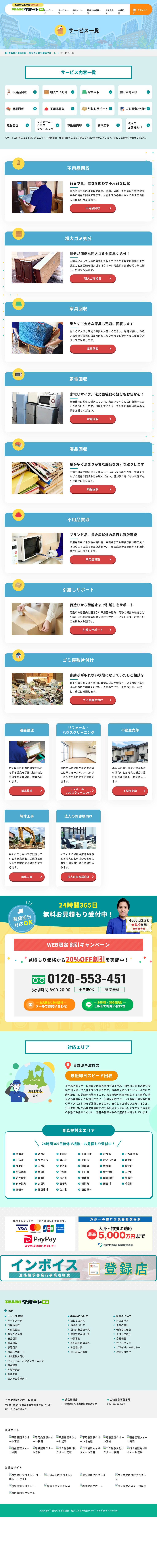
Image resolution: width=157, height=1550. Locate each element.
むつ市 (107, 1154)
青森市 (20, 1154)
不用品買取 (57, 109)
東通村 (129, 1177)
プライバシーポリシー (128, 1347)
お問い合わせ (123, 1351)
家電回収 (131, 92)
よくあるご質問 (79, 1351)
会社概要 (121, 1338)
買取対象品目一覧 (80, 1334)
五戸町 (42, 1166)
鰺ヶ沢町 (108, 1171)
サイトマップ (123, 1342)
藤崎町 (85, 1166)
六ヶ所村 (21, 1177)
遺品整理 (12, 125)
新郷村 (20, 1189)
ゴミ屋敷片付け (136, 109)
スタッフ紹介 (123, 1334)
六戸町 (63, 1177)
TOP (10, 1311)
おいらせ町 (109, 1160)
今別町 (129, 1183)
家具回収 (94, 92)
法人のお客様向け (135, 125)
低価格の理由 (123, 1329)
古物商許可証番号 (120, 1399)
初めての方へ (78, 1320)
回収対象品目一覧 (80, 1329)
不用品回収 (19, 92)
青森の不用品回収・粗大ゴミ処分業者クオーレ (74, 1510)
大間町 (42, 1183)
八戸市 (42, 1154)
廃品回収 (18, 109)
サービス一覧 (15, 1320)
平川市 (85, 1160)
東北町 (20, 1166)
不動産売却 (74, 125)
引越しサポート (98, 109)
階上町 (129, 1166)
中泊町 (63, 1171)
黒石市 (63, 1160)
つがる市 (43, 1160)
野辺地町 (21, 1171)
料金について (78, 1325)
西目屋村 (86, 1189)
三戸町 (129, 1171)
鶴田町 (42, 1171)
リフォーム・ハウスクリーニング (45, 125)
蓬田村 (107, 1183)
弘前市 (63, 1154)
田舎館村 (108, 1177)
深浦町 (85, 1177)
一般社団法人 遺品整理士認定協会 (79, 1403)
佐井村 (63, 1189)
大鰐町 (42, 1177)
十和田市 (86, 1154)
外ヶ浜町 (21, 1183)
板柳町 (107, 1166)
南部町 (129, 1160)
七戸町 (63, 1166)
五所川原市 (131, 1154)
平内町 (85, 1171)
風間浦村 (43, 1189)
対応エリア (122, 1320)
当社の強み (122, 1325)
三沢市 (20, 1160)
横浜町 (85, 1183)
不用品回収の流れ (80, 1342)
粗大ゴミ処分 (58, 92)
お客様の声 (77, 1347)
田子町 (63, 1183)
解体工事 (103, 125)
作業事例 (75, 1338)
